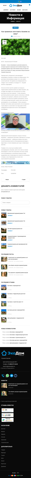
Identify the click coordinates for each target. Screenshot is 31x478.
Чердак (3, 449)
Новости (18, 21)
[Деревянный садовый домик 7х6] (3, 222)
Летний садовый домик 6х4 (15, 228)
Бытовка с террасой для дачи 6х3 (19, 334)
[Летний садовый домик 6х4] (3, 230)
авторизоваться (5, 191)
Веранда (3, 452)
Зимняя (3, 434)
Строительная (5, 442)
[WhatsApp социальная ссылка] (10, 1)
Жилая (3, 431)
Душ (2, 458)
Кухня (2, 460)
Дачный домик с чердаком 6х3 (18, 343)
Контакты (3, 368)
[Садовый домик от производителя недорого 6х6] (3, 238)
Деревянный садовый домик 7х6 (16, 221)
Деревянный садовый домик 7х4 (16, 213)
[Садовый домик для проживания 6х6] (3, 246)
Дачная (3, 428)
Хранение (3, 439)
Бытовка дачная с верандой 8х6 (18, 340)
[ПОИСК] (28, 202)
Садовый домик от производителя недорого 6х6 (17, 237)
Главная (13, 21)
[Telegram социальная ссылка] (15, 1)
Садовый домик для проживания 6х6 (17, 244)
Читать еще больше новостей (9, 401)
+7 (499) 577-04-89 (13, 364)
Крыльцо (3, 463)
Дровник (3, 466)
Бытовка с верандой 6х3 (16, 332)
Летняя (3, 437)
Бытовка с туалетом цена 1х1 (18, 337)
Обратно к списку (15, 179)
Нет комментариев (18, 261)
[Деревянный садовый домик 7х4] (3, 215)
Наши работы (10, 368)
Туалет (3, 455)
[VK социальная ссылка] (13, 1)
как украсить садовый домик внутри (18, 272)
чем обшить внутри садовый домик (17, 265)
